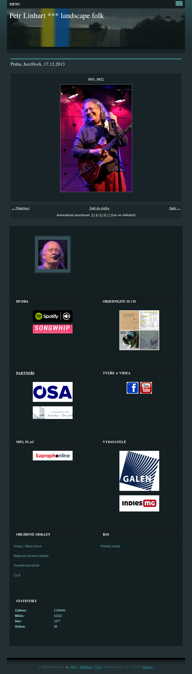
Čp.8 (17, 575)
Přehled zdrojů (110, 546)
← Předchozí (21, 208)
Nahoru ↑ (148, 667)
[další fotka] (174, 138)
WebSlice (86, 667)
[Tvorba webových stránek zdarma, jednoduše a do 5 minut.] (67, 668)
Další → (174, 208)
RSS (74, 667)
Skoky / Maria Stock (28, 546)
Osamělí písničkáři (26, 565)
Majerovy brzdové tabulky (31, 556)
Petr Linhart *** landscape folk (56, 15)
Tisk (98, 667)
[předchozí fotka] (18, 138)
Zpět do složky (99, 208)
